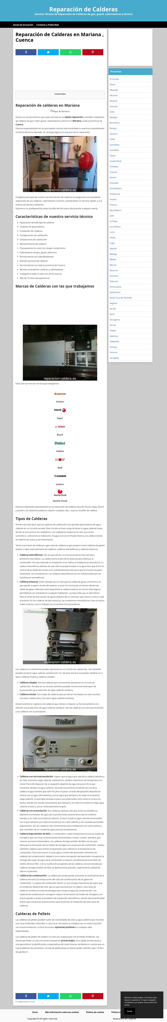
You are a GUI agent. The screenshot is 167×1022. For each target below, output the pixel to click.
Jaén (112, 215)
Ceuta (113, 155)
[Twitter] (48, 52)
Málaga (113, 254)
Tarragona (115, 319)
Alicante (113, 95)
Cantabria (114, 144)
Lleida (112, 237)
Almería (113, 100)
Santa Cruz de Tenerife (121, 297)
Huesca (113, 204)
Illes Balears (115, 210)
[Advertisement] (60, 74)
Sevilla (113, 308)
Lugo (112, 243)
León (112, 232)
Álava (112, 84)
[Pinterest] (92, 52)
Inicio (35, 1012)
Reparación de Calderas (83, 9)
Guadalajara (116, 188)
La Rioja (113, 221)
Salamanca (115, 292)
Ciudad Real (115, 161)
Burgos (113, 128)
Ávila (112, 111)
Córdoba (114, 166)
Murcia (113, 265)
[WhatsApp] (70, 52)
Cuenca (32, 1002)
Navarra (114, 270)
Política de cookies (95, 1012)
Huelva (113, 199)
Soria (112, 314)
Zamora (113, 352)
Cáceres (113, 133)
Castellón (114, 150)
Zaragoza (114, 357)
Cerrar (129, 1011)
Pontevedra (115, 286)
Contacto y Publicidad (47, 24)
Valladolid (114, 341)
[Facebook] (26, 52)
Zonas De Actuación (23, 24)
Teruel (113, 325)
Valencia (114, 336)
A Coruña (114, 79)
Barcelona (115, 122)
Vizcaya (113, 347)
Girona (113, 177)
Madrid (113, 248)
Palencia (114, 281)
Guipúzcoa (115, 193)
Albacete (114, 90)
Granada (114, 182)
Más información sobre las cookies (62, 1012)
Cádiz (112, 139)
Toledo (113, 330)
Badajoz (113, 117)
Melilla (113, 259)
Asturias (114, 106)
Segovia (113, 303)
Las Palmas (115, 226)
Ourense (114, 275)
